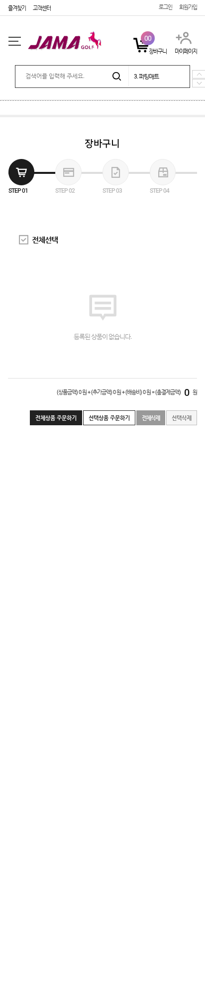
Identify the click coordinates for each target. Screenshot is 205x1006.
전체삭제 (151, 417)
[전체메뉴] (14, 41)
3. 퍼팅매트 (146, 76)
